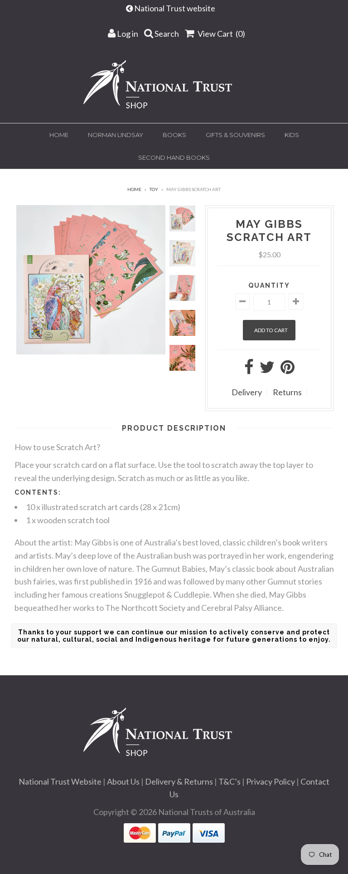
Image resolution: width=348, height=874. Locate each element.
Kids (292, 134)
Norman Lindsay (115, 134)
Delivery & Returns (179, 781)
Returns (287, 392)
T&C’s (229, 781)
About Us (123, 781)
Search (166, 34)
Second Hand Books (174, 157)
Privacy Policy (270, 781)
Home (58, 134)
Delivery (247, 392)
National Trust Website (60, 781)
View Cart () (220, 34)
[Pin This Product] (287, 370)
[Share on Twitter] (267, 370)
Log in (127, 34)
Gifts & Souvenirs (235, 134)
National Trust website (175, 8)
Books (174, 134)
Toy (154, 189)
